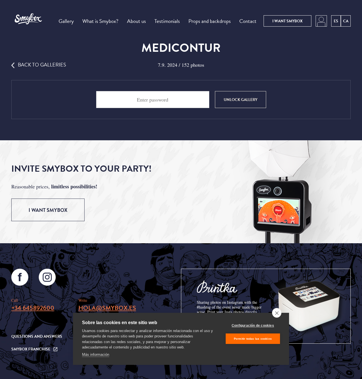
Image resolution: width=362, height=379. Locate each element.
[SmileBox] (28, 21)
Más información (95, 354)
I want (287, 21)
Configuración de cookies (253, 326)
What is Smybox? (100, 21)
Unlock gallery (240, 100)
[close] (276, 313)
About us (136, 21)
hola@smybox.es (107, 308)
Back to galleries (42, 64)
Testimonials (167, 21)
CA (345, 21)
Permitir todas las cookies (253, 338)
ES (336, 21)
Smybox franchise (30, 349)
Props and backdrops (209, 21)
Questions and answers (36, 336)
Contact (248, 21)
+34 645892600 (32, 308)
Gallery (66, 21)
